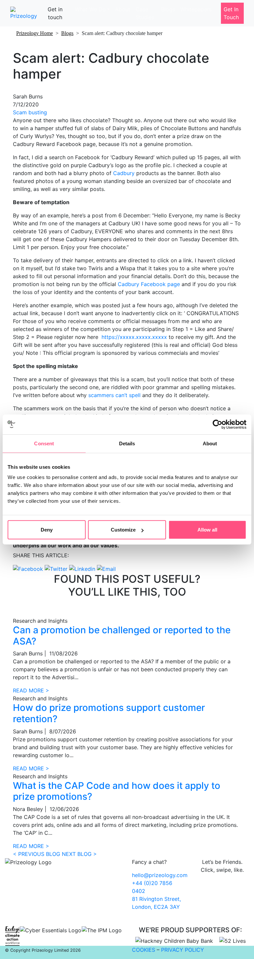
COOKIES (143, 949)
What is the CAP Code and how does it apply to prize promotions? (116, 791)
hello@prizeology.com (160, 875)
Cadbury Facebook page (149, 284)
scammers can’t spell (114, 395)
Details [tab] (127, 443)
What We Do (90, 9)
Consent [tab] (44, 443)
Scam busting (30, 112)
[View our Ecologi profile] (12, 936)
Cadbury (124, 173)
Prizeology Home (34, 33)
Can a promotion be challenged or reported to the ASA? (122, 635)
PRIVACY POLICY (182, 949)
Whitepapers (196, 9)
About (122, 9)
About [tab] (210, 443)
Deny (47, 530)
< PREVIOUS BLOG (36, 854)
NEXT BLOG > (79, 854)
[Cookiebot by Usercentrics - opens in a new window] (217, 424)
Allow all (207, 530)
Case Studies (145, 13)
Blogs (168, 9)
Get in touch (55, 13)
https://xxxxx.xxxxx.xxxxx (134, 337)
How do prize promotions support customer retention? (109, 713)
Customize (123, 530)
